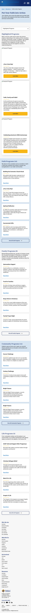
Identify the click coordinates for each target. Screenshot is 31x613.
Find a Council (4, 561)
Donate (3, 559)
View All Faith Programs (14, 240)
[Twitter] (4, 602)
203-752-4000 (4, 597)
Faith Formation (5, 541)
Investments (4, 547)
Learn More (15, 76)
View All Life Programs (14, 512)
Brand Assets (4, 583)
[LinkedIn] (11, 602)
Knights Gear (4, 587)
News (3, 580)
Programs (4, 542)
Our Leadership (5, 534)
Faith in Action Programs (17, 9)
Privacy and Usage (23, 605)
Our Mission (4, 527)
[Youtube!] (7, 602)
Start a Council (4, 568)
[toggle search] (25, 3)
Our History (4, 529)
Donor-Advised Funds (6, 551)
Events (3, 566)
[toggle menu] (28, 3)
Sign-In (3, 606)
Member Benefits (5, 525)
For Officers (4, 575)
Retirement (4, 549)
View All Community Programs (14, 423)
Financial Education (6, 581)
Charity (3, 544)
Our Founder (4, 531)
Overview (3, 524)
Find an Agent (4, 563)
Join (2, 558)
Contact (14, 605)
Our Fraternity (4, 532)
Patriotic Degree (5, 576)
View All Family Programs (14, 333)
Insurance (4, 546)
